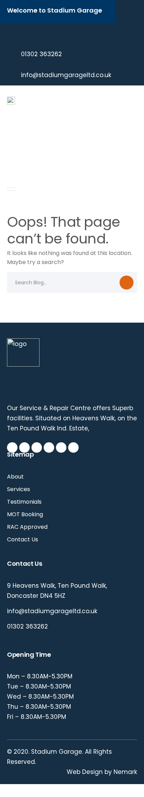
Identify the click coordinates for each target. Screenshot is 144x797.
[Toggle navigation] (11, 189)
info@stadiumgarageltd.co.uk (66, 75)
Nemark (125, 772)
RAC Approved (27, 527)
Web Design (85, 772)
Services (18, 489)
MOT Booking (25, 514)
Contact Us (22, 539)
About (15, 477)
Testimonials (24, 502)
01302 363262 (41, 54)
